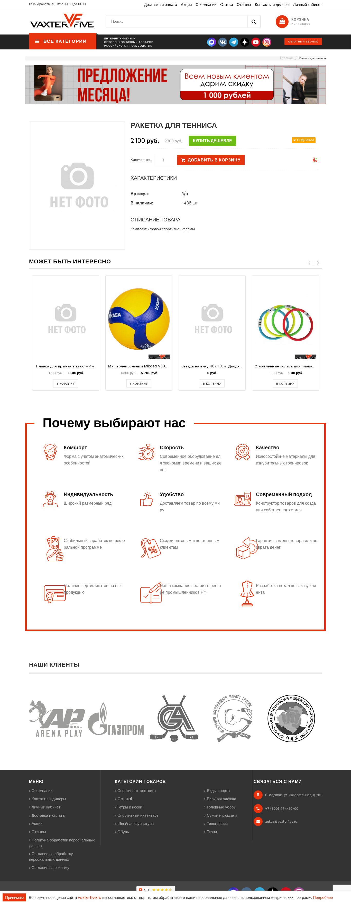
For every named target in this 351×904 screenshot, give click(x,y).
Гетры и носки (129, 807)
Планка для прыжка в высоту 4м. (65, 366)
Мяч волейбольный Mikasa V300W (139, 366)
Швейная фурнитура (135, 823)
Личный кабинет (307, 4)
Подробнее (323, 897)
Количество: (141, 159)
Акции (186, 4)
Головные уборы (221, 807)
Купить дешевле (212, 141)
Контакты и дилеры (272, 4)
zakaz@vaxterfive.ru (281, 821)
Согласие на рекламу (50, 867)
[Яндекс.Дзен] (245, 42)
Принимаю (14, 897)
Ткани (212, 831)
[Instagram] (267, 42)
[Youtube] (256, 42)
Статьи (226, 4)
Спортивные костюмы (136, 790)
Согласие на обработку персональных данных (51, 856)
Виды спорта (218, 790)
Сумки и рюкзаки (222, 815)
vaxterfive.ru (89, 897)
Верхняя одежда (221, 799)
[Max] (212, 42)
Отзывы (244, 4)
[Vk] (223, 42)
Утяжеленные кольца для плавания (287, 366)
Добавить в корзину (214, 160)
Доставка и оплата (160, 4)
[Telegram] (234, 42)
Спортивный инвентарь (138, 815)
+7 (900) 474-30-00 (281, 808)
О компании (206, 4)
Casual (124, 799)
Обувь (123, 831)
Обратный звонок (303, 42)
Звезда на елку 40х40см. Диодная (212, 366)
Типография (217, 823)
